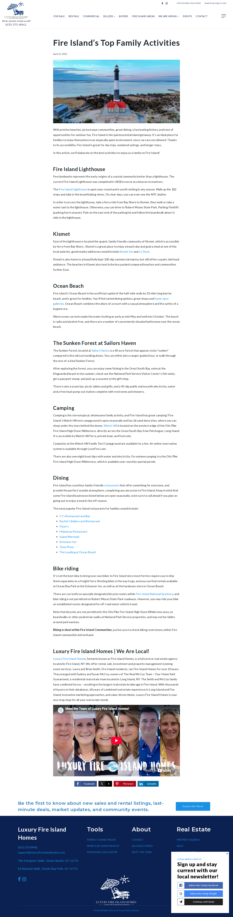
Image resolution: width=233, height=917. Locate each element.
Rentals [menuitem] (73, 16)
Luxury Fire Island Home (68, 658)
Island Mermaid (69, 536)
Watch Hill (110, 425)
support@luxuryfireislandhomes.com (41, 852)
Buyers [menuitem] (123, 16)
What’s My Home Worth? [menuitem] (103, 845)
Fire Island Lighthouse (73, 189)
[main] (116, 412)
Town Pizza (66, 547)
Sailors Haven (100, 350)
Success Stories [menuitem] (142, 845)
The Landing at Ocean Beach (77, 552)
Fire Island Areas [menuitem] (143, 16)
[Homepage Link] (16, 10)
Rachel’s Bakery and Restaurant (79, 521)
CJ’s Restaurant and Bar (74, 516)
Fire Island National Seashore (154, 594)
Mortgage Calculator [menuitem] (102, 852)
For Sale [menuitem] (59, 16)
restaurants (111, 485)
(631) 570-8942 (15, 24)
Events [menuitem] (187, 16)
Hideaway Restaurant (73, 531)
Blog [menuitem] (180, 845)
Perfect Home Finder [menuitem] (101, 839)
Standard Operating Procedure (215, 3)
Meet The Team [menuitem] (142, 852)
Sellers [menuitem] (108, 16)
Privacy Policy (125, 910)
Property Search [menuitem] (188, 839)
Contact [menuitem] (201, 16)
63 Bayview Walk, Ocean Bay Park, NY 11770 (48, 868)
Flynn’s (64, 526)
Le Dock (144, 251)
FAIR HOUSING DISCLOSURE (189, 3)
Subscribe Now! (193, 806)
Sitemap (135, 910)
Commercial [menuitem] (91, 16)
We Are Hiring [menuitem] (168, 16)
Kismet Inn (126, 251)
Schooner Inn (67, 542)
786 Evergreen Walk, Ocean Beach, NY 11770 (48, 860)
